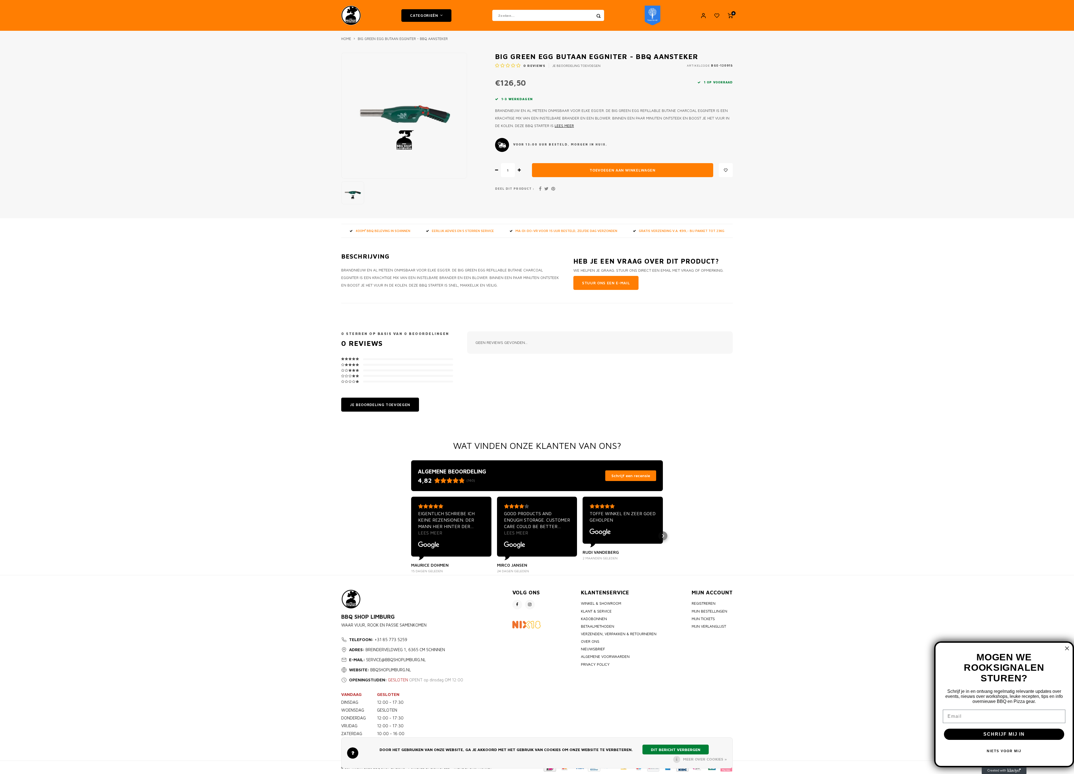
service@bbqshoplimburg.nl (396, 659)
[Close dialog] (1067, 648)
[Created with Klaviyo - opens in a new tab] (1004, 770)
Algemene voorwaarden (605, 656)
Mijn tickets (703, 618)
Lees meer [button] (430, 532)
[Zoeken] (598, 15)
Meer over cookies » (705, 759)
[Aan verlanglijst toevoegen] (726, 170)
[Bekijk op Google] (428, 545)
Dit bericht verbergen (675, 749)
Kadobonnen (594, 618)
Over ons (590, 641)
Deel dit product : (514, 188)
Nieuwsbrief (593, 649)
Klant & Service (596, 611)
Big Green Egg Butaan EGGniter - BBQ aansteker (403, 39)
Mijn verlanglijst (709, 626)
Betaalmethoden (597, 626)
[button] (411, 535)
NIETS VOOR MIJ (1004, 751)
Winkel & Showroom (601, 603)
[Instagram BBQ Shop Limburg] (530, 604)
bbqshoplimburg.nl (390, 669)
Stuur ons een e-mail (606, 283)
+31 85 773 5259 (391, 639)
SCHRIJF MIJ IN (1004, 734)
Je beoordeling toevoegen (576, 65)
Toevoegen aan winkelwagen (623, 170)
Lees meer (564, 125)
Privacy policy (595, 664)
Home (346, 39)
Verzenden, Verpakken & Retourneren (618, 634)
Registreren (703, 603)
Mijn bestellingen (709, 611)
